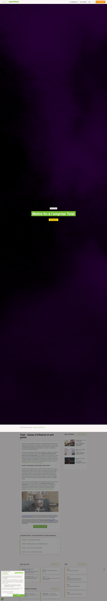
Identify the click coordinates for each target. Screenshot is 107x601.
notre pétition (51, 520)
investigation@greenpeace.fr (27, 516)
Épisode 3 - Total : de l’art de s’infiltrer (32, 547)
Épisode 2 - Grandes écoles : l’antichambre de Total (35, 543)
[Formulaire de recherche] (93, 2)
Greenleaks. (52, 517)
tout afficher (81, 434)
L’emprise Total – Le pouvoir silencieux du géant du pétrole (40, 489)
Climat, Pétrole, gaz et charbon (26, 427)
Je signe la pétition (41, 526)
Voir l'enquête (53, 219)
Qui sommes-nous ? (74, 2)
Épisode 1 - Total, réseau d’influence (31, 539)
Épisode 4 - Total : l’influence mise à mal (32, 552)
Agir (89, 2)
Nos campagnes (83, 2)
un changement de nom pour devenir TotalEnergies (39, 461)
